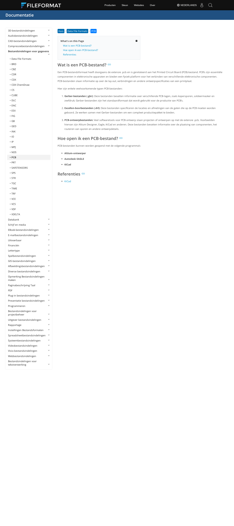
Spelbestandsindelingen (22, 255)
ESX (13, 110)
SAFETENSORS (19, 167)
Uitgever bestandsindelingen (24, 319)
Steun (125, 5)
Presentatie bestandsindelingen (26, 300)
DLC (13, 100)
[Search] (210, 5)
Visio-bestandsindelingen (22, 350)
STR (13, 178)
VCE (13, 198)
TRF (13, 193)
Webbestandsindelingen (22, 356)
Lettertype (14, 250)
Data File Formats (21, 58)
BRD (13, 64)
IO (12, 136)
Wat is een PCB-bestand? (77, 45)
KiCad (67, 181)
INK (13, 131)
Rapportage (14, 325)
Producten (110, 5)
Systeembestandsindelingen (24, 340)
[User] (202, 5)
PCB (13, 157)
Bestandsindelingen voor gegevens (28, 51)
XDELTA (15, 214)
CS (12, 90)
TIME (14, 188)
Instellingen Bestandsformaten (26, 330)
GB (13, 121)
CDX (13, 79)
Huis (61, 31)
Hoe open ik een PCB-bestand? (80, 50)
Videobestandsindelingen (22, 345)
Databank (13, 219)
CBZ (13, 69)
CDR (13, 74)
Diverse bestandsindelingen (24, 271)
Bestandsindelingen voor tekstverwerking (22, 363)
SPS (13, 172)
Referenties (69, 54)
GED (13, 126)
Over (152, 5)
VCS (13, 204)
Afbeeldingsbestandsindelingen (26, 266)
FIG (13, 116)
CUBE (14, 95)
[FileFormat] (42, 5)
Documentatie (19, 15)
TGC (13, 183)
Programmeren (16, 306)
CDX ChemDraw (20, 84)
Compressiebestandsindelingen (26, 46)
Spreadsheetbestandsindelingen (27, 335)
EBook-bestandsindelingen (23, 229)
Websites (139, 5)
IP (12, 141)
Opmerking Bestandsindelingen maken (26, 278)
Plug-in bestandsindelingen (24, 295)
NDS (13, 152)
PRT (13, 162)
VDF (13, 209)
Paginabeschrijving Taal (21, 285)
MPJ (13, 147)
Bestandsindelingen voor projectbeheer (22, 312)
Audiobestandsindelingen (23, 35)
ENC (13, 105)
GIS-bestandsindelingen (22, 261)
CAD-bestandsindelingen (22, 41)
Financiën (13, 245)
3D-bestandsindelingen (21, 30)
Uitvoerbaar (15, 240)
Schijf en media (17, 224)
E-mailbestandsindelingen (23, 235)
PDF (10, 290)
